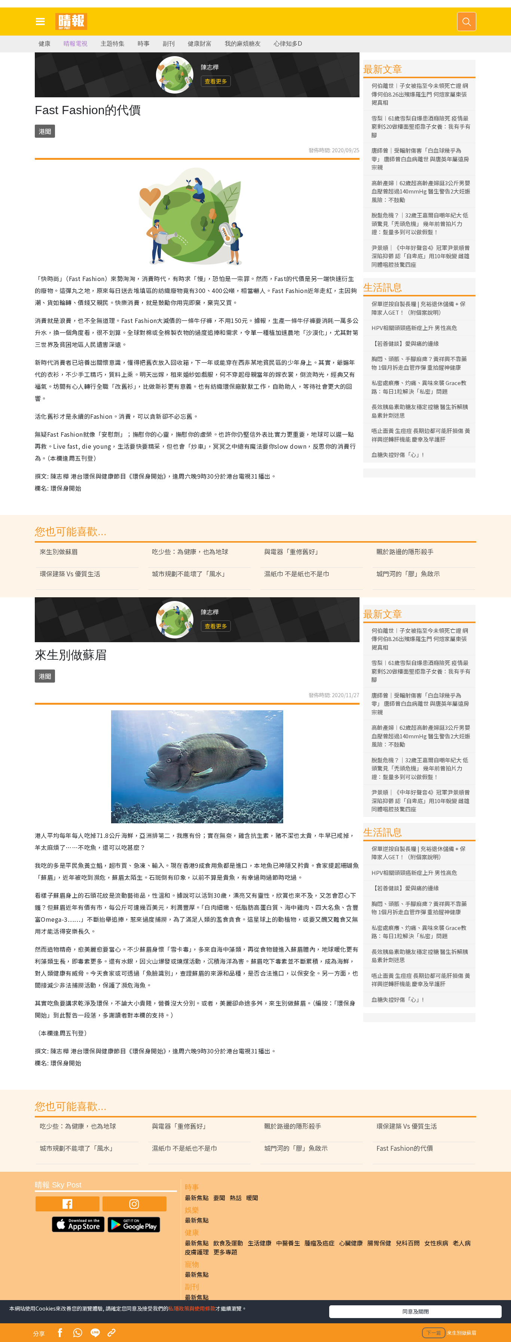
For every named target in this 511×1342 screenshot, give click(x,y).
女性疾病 (436, 1242)
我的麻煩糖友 (243, 43)
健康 (45, 43)
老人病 (462, 1242)
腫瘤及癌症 (319, 1242)
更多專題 (225, 1251)
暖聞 (252, 1197)
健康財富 (200, 43)
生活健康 (260, 1242)
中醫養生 (288, 1242)
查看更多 (216, 81)
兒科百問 (408, 1242)
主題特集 (113, 43)
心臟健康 (351, 1242)
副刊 (169, 43)
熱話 (236, 1197)
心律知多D (288, 43)
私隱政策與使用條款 (191, 1308)
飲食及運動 (228, 1242)
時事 (144, 43)
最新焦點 (197, 1197)
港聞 (45, 131)
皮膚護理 (197, 1251)
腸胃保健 (379, 1242)
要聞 (219, 1197)
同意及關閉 (416, 1311)
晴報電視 (76, 43)
